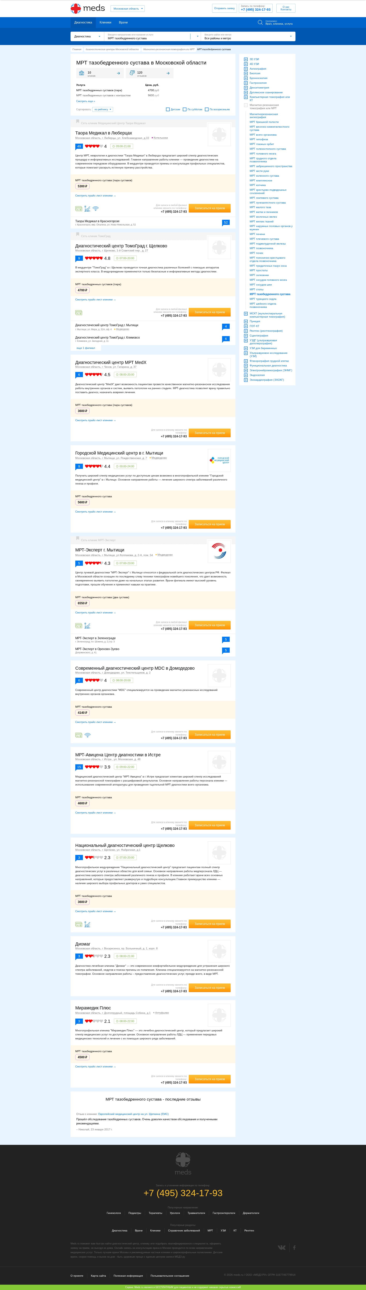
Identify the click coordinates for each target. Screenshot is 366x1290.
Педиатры (134, 1212)
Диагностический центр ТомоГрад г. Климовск (107, 337)
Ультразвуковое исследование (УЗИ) (268, 354)
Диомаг (82, 944)
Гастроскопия (258, 82)
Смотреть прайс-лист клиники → (95, 195)
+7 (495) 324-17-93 (255, 8)
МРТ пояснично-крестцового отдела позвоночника (267, 259)
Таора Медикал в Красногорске (97, 221)
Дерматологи (251, 1212)
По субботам (195, 109)
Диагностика (83, 22)
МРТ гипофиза (259, 139)
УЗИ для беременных (263, 348)
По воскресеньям (220, 109)
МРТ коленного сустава (264, 175)
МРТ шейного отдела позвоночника (263, 305)
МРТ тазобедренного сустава (270, 294)
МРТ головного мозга (263, 153)
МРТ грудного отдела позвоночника (263, 160)
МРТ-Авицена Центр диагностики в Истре (118, 754)
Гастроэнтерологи (224, 1212)
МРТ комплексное (261, 180)
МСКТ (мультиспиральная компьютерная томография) (267, 315)
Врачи (123, 22)
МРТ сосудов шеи (261, 284)
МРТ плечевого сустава (264, 238)
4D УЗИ (254, 63)
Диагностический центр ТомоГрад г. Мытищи (106, 325)
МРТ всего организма (263, 134)
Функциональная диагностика (268, 365)
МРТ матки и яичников (264, 211)
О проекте (77, 1275)
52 (226, 222)
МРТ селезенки (259, 275)
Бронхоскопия (258, 78)
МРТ (210, 1230)
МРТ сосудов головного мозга (268, 279)
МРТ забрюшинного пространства (271, 166)
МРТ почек (256, 252)
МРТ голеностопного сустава (268, 148)
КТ (235, 1230)
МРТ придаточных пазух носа (268, 265)
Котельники (161, 137)
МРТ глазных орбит (262, 144)
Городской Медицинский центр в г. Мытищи (119, 453)
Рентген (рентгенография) (266, 330)
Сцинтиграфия (259, 335)
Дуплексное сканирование (266, 92)
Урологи (175, 1212)
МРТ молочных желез (263, 216)
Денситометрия (259, 87)
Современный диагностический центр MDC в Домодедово (135, 668)
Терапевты (155, 1212)
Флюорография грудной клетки (269, 360)
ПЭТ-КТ (254, 326)
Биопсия (255, 73)
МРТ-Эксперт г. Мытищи (99, 549)
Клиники (105, 22)
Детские (175, 109)
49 (79, 146)
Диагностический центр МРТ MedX (110, 362)
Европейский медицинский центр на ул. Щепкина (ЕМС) (133, 1113)
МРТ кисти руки (259, 170)
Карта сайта (98, 1275)
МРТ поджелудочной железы (268, 243)
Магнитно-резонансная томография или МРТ (264, 106)
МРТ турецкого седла (263, 298)
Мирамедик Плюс (93, 1007)
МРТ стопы (256, 289)
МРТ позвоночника (261, 248)
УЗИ (223, 1230)
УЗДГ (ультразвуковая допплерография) (263, 342)
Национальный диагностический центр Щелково (125, 845)
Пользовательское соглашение (170, 1275)
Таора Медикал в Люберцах (103, 132)
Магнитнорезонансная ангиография (264, 116)
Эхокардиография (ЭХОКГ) (267, 379)
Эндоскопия (257, 375)
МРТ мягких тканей (262, 221)
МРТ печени (257, 234)
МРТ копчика (258, 185)
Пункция (255, 321)
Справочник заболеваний (184, 1230)
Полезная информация (128, 1275)
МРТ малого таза (260, 207)
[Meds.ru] (183, 1163)
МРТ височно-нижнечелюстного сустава (269, 128)
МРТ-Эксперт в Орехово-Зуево (97, 649)
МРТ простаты (259, 270)
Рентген (249, 1230)
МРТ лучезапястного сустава (268, 202)
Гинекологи (114, 1212)
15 (79, 767)
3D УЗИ (254, 59)
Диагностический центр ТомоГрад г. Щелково (121, 245)
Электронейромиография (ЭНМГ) (271, 370)
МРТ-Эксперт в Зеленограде (95, 638)
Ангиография (258, 68)
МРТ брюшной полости (264, 121)
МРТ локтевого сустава (264, 197)
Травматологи (196, 1212)
